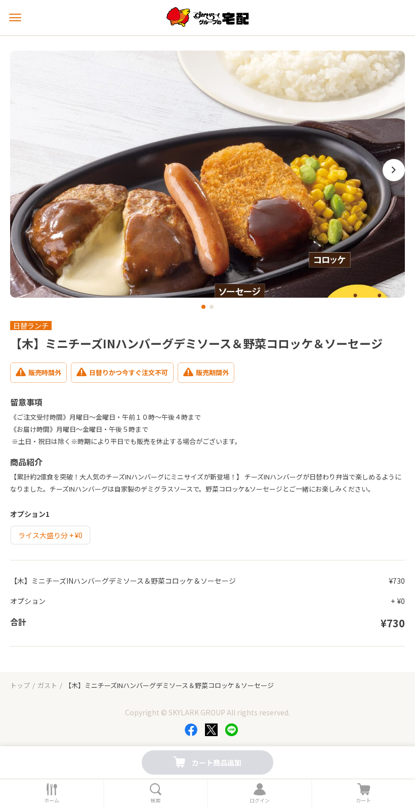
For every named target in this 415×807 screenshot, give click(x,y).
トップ (20, 685)
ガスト (47, 685)
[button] (203, 307)
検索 (155, 800)
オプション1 (30, 513)
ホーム (51, 800)
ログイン (260, 800)
